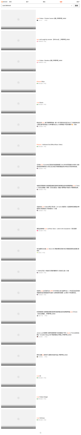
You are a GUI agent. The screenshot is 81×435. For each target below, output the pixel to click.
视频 (61, 1)
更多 (78, 1)
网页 (10, 1)
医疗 (27, 1)
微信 (44, 1)
